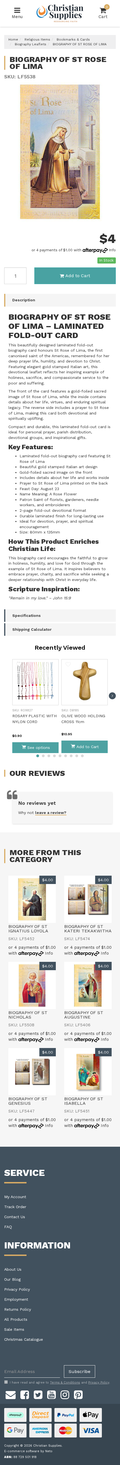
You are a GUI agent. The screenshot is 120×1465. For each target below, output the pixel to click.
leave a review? (50, 812)
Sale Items (14, 1329)
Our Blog (12, 1279)
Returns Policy (17, 1309)
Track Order (15, 1207)
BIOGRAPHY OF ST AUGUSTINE (83, 1015)
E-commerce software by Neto (28, 1451)
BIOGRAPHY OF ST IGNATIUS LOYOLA (28, 928)
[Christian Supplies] (60, 13)
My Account (15, 1197)
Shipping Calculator (32, 629)
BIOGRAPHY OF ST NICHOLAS (27, 1015)
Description (23, 300)
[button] (19, 664)
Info (112, 250)
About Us (12, 1269)
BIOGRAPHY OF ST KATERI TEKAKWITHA (88, 928)
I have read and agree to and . (60, 1382)
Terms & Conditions (65, 1382)
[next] (112, 695)
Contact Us (14, 1217)
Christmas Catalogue (23, 1339)
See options (38, 747)
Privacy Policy (17, 1289)
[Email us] (11, 1394)
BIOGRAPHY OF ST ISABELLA (83, 1101)
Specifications (26, 615)
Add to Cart (77, 275)
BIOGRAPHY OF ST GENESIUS (27, 1101)
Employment (16, 1299)
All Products (15, 1319)
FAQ (8, 1227)
